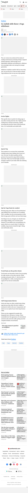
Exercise (14, 343)
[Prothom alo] (4, 2)
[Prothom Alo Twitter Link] (11, 464)
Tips (3, 343)
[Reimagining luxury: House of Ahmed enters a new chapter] (22, 377)
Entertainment (15, 453)
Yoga (8, 343)
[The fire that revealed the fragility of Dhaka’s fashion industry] (22, 430)
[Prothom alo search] (20, 2)
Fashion (3, 21)
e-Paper (12, 458)
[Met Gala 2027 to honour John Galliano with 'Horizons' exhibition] (22, 403)
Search (16, 458)
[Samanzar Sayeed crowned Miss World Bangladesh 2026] (22, 411)
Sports (15, 6)
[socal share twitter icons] (5, 35)
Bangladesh (3, 6)
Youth (9, 453)
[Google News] (21, 464)
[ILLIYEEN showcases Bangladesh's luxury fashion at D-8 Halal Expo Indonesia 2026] (22, 421)
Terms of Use (19, 476)
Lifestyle (22, 453)
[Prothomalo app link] (9, 471)
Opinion (19, 6)
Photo (4, 458)
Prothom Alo (6, 476)
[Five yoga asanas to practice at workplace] (23, 327)
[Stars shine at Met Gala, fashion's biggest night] (22, 438)
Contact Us (13, 478)
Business (5, 453)
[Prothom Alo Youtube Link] (17, 464)
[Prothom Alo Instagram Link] (14, 464)
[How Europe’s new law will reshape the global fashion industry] (22, 394)
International (10, 6)
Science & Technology (14, 456)
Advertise (13, 476)
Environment (5, 456)
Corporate (22, 456)
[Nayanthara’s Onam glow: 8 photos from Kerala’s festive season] (22, 386)
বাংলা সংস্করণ (21, 458)
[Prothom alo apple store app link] (18, 471)
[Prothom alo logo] (14, 449)
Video (8, 458)
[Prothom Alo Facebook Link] (7, 464)
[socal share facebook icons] (2, 35)
